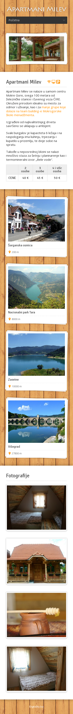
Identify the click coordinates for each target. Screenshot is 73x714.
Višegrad (14, 447)
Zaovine (13, 380)
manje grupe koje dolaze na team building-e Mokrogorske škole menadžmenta (36, 111)
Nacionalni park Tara (21, 312)
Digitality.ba (36, 706)
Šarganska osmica (20, 245)
